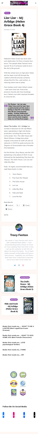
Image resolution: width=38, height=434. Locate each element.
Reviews (7, 13)
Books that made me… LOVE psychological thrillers (14, 343)
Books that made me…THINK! (14, 350)
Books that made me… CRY (13, 355)
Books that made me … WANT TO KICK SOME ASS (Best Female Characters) (18, 336)
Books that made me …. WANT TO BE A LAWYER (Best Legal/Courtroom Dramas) (18, 328)
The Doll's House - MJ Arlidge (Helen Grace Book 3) (26, 285)
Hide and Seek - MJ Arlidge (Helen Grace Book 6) (11, 308)
